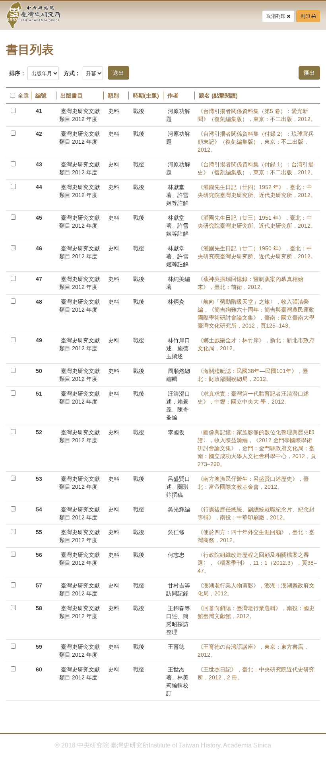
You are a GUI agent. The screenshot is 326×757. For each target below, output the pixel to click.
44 (39, 187)
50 (39, 371)
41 (39, 111)
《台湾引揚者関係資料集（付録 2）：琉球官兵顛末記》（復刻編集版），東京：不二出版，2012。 (256, 142)
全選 (22, 95)
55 (39, 532)
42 (39, 134)
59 (39, 647)
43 (39, 164)
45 (39, 218)
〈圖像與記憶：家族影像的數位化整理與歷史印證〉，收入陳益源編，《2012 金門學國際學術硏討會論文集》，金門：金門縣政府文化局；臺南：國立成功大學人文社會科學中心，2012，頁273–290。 (257, 448)
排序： (17, 73)
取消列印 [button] (276, 16)
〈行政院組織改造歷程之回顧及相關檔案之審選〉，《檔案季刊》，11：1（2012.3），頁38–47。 (257, 563)
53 (39, 479)
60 (39, 669)
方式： (72, 73)
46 (39, 248)
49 (39, 340)
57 (39, 585)
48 (39, 302)
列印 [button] (306, 16)
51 (39, 393)
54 (39, 509)
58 (39, 608)
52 (39, 432)
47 (39, 279)
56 (39, 555)
